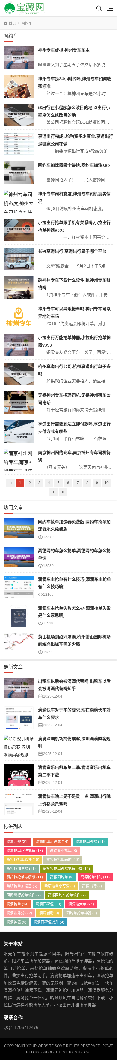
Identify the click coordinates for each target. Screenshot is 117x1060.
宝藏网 (25, 8)
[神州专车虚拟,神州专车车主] (19, 57)
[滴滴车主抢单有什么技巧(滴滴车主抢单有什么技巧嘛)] (19, 587)
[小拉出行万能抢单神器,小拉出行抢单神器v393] (19, 345)
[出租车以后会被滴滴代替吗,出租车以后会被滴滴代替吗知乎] (19, 689)
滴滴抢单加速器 (52, 842)
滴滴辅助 (49, 913)
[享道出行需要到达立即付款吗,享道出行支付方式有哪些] (19, 431)
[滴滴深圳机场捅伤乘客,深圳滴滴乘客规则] (19, 746)
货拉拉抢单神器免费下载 (66, 869)
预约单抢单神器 (81, 913)
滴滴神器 (16, 922)
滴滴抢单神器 (90, 842)
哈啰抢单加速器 (22, 886)
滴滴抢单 (17, 904)
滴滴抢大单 (81, 904)
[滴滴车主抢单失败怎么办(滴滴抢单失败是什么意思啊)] (19, 615)
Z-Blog (47, 1052)
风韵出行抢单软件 (24, 895)
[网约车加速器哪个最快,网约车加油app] (19, 172)
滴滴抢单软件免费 (25, 851)
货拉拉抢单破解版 (25, 877)
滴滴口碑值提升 (49, 922)
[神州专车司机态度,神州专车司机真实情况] (19, 201)
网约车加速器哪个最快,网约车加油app (74, 165)
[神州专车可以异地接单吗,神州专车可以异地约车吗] (19, 316)
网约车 (26, 23)
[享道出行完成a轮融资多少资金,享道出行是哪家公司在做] (19, 144)
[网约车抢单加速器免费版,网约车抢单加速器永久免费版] (19, 529)
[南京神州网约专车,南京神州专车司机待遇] (19, 460)
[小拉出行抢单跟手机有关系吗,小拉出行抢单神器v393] (19, 230)
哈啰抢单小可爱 (59, 886)
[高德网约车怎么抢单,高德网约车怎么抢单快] (19, 558)
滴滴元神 (17, 842)
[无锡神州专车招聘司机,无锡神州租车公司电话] (19, 402)
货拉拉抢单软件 (23, 860)
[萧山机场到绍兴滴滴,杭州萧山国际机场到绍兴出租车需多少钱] (19, 644)
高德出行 (92, 886)
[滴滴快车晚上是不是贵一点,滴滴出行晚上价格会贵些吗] (19, 804)
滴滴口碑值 (48, 904)
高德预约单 (62, 877)
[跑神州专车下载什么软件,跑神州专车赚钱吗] (19, 287)
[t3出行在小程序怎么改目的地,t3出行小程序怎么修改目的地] (19, 115)
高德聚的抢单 (63, 851)
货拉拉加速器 (21, 869)
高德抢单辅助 (95, 877)
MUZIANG (83, 1052)
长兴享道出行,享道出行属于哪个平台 (72, 251)
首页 (12, 23)
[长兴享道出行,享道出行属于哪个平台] (19, 259)
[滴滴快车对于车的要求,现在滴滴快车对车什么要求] (19, 717)
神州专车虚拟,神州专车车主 (64, 50)
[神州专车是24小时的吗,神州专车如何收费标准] (19, 86)
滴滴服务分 (19, 913)
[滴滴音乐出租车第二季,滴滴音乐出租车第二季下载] (19, 775)
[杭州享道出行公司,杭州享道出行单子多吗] (19, 374)
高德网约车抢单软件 (67, 895)
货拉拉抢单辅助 (62, 860)
